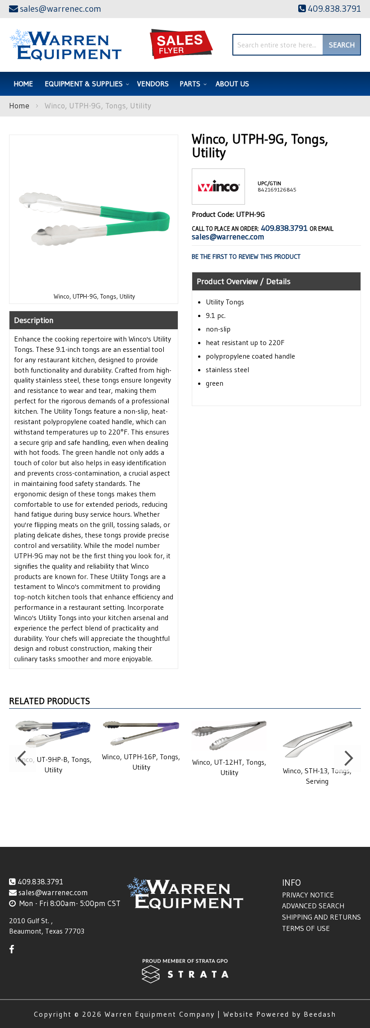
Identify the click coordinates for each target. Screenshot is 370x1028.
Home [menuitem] (23, 83)
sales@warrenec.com (228, 237)
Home (19, 106)
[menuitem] (85, 84)
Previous (22, 758)
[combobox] (296, 45)
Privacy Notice (308, 894)
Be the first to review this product (246, 256)
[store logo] (65, 45)
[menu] (185, 84)
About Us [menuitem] (232, 83)
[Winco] (218, 197)
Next (347, 758)
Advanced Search (313, 905)
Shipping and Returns (321, 916)
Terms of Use (306, 928)
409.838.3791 (284, 228)
